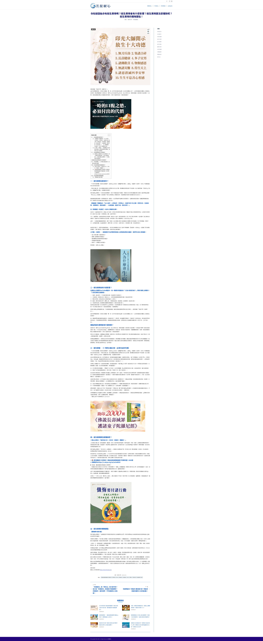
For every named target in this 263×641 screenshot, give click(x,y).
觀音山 (131, 577)
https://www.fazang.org (105, 570)
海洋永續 (159, 49)
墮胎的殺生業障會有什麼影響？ (99, 160)
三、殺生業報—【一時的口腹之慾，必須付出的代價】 (101, 162)
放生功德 (159, 39)
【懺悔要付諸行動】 (98, 177)
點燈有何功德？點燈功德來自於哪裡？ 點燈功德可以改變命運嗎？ (108, 624)
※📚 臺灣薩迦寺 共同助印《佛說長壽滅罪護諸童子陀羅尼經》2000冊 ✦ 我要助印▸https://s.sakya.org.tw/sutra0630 (101, 172)
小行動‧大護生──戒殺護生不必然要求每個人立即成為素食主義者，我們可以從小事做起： (102, 149)
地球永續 (159, 36)
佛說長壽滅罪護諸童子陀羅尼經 (106, 577)
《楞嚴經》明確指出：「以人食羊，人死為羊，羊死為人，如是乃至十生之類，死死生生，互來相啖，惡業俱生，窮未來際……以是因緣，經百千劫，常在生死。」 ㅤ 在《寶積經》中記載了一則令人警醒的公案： (102, 142)
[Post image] (94, 608)
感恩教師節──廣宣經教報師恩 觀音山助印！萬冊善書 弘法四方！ (108, 616)
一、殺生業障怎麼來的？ (97, 137)
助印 (117, 577)
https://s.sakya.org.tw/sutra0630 (109, 462)
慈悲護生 (120, 577)
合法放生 (159, 34)
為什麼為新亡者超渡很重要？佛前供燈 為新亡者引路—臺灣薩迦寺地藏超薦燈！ (108, 607)
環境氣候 (159, 54)
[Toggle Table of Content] (108, 135)
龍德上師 (134, 577)
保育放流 (113, 577)
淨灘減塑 (159, 52)
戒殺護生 (124, 577)
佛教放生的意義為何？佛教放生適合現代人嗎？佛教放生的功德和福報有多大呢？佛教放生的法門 (140, 625)
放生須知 (159, 44)
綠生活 (158, 57)
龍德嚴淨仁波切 (139, 577)
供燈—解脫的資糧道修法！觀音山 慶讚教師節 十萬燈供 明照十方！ (140, 606)
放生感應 (159, 41)
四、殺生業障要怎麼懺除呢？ (98, 165)
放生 (128, 577)
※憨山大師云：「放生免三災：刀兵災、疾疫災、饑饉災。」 (101, 167)
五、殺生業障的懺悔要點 (97, 175)
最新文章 (93, 29)
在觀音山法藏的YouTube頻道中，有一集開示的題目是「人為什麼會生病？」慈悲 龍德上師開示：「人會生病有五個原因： (102, 156)
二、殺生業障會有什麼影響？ (98, 152)
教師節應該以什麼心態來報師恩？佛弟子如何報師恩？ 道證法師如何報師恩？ (140, 616)
